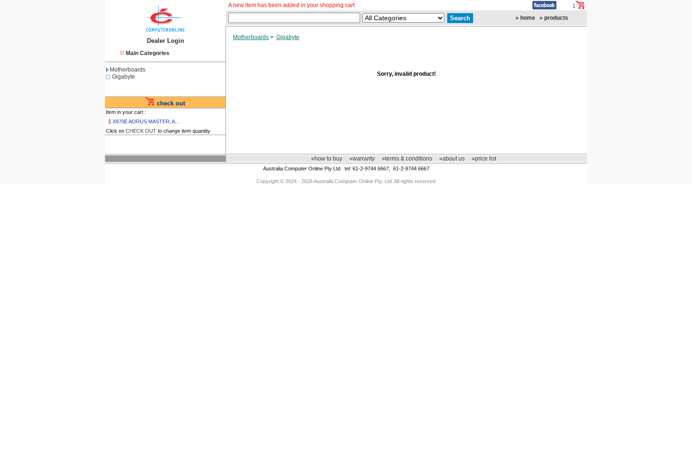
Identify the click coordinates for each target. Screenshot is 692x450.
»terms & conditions (407, 158)
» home (525, 18)
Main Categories (147, 53)
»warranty (362, 158)
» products (553, 18)
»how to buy (326, 158)
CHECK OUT (141, 131)
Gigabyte (123, 76)
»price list (484, 158)
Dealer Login (165, 40)
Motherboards (127, 69)
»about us (452, 158)
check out (171, 103)
